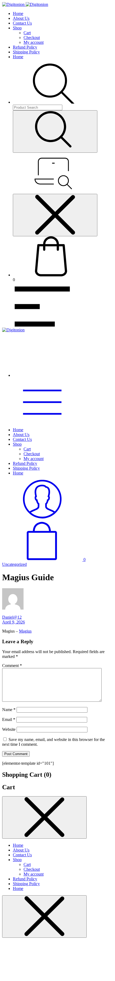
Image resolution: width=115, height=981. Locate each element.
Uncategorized (14, 564)
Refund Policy (25, 47)
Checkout (32, 37)
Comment (12, 665)
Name (9, 709)
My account (34, 42)
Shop (17, 28)
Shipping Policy (26, 52)
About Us (21, 18)
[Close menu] (55, 215)
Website (9, 729)
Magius (25, 631)
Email (8, 719)
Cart (27, 32)
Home (18, 13)
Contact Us (22, 23)
